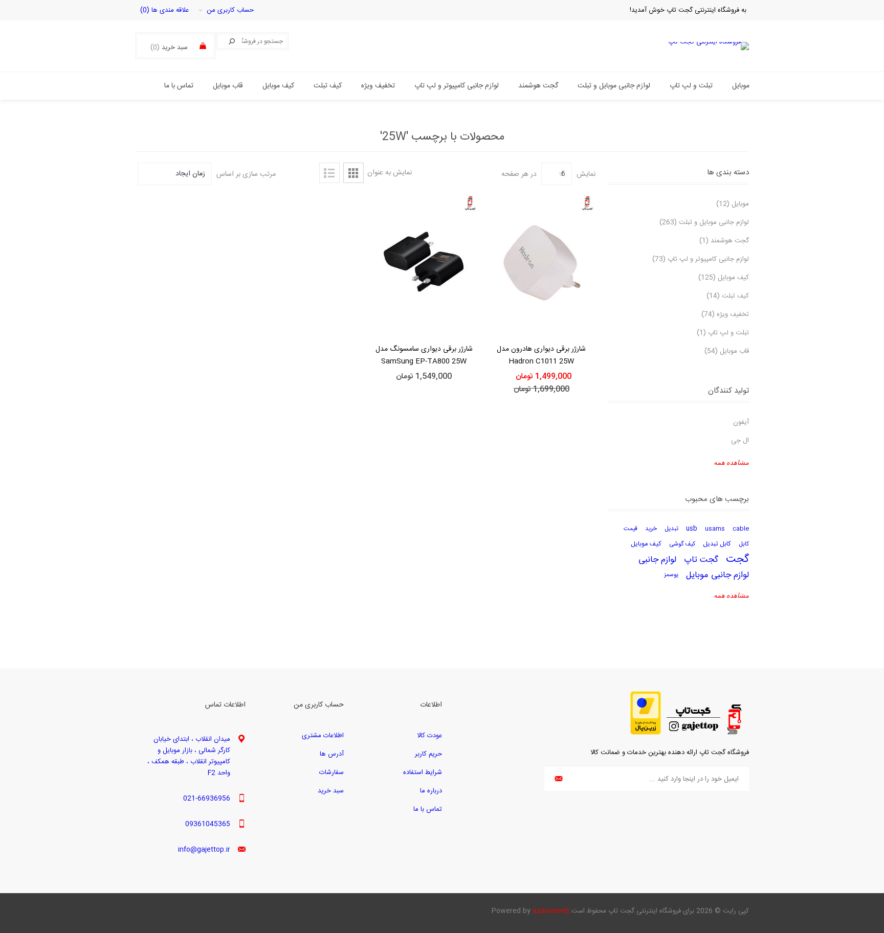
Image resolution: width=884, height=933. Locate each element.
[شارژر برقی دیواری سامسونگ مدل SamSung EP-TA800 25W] (424, 262)
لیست (329, 173)
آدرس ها (332, 754)
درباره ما (431, 791)
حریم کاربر (428, 754)
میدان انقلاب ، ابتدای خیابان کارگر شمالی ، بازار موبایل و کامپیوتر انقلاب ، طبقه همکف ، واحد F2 (188, 756)
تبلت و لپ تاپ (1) (723, 332)
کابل (744, 544)
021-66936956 (206, 798)
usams (715, 529)
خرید (651, 529)
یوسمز (671, 575)
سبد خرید (331, 791)
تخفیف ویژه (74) (725, 314)
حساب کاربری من (230, 10)
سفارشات (331, 772)
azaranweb (551, 911)
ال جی (740, 440)
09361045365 (207, 824)
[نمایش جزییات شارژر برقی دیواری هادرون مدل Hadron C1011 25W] (542, 262)
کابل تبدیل (717, 544)
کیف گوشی (682, 544)
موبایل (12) (732, 204)
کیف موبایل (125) (723, 277)
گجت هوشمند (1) (724, 240)
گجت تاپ (701, 560)
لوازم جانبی (657, 560)
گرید (353, 173)
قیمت (630, 529)
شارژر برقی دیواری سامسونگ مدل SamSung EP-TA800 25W (424, 355)
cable (741, 529)
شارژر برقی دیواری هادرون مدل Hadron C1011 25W (541, 355)
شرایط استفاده (422, 772)
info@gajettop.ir (204, 849)
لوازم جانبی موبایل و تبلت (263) (704, 222)
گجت (737, 559)
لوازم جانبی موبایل (717, 575)
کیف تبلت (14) (727, 296)
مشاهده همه (731, 462)
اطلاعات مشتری (323, 735)
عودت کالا (429, 735)
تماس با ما (427, 809)
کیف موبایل (646, 544)
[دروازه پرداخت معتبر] (645, 733)
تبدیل (671, 529)
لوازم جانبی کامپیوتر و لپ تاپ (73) (700, 259)
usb (691, 529)
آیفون (741, 422)
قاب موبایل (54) (726, 351)
